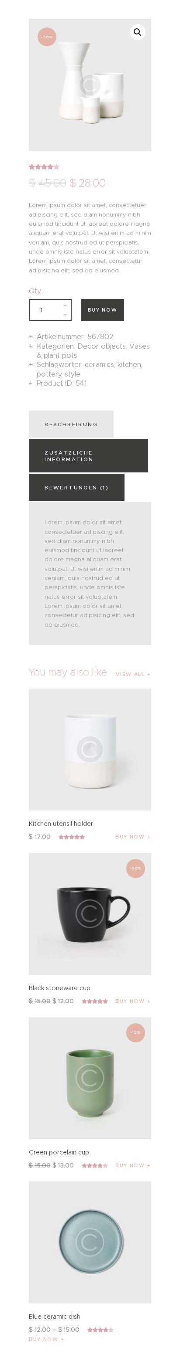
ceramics (99, 364)
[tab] (73, 424)
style (72, 374)
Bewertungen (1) (77, 487)
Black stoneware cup (59, 987)
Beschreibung (71, 424)
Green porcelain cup (59, 1152)
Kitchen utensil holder (61, 823)
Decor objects (101, 346)
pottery (49, 374)
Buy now (103, 310)
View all (130, 674)
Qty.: (36, 291)
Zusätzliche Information (69, 455)
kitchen (129, 364)
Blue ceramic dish (54, 1316)
